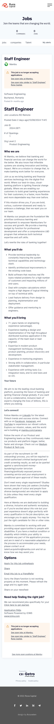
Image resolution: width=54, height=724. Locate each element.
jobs (4, 42)
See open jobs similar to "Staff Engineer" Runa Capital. (28, 83)
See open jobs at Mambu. (22, 79)
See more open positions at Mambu (27, 654)
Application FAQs (12, 610)
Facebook (20, 421)
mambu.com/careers (31, 430)
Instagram (31, 421)
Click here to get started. (16, 605)
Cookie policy (33, 681)
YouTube (8, 424)
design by (27, 714)
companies (15, 42)
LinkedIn (26, 415)
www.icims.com (12, 616)
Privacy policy (21, 681)
